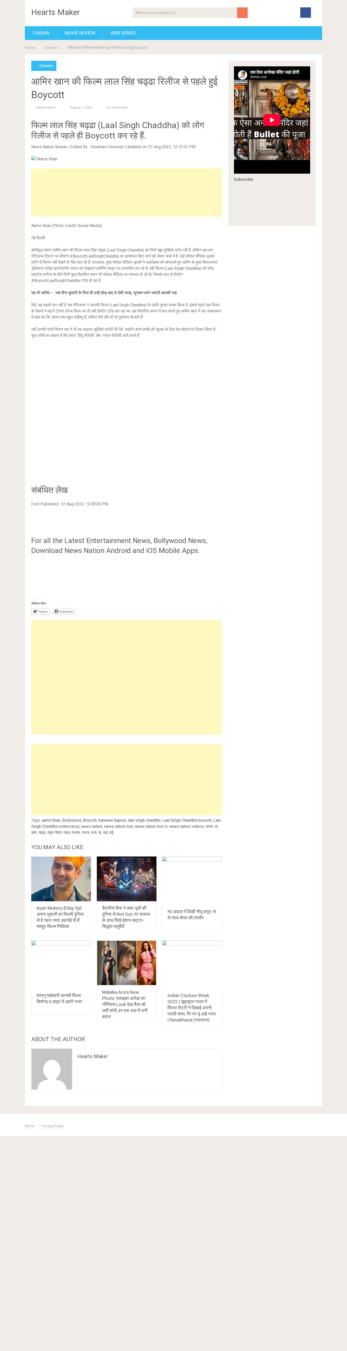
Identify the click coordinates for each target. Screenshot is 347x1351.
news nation (91, 826)
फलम (76, 832)
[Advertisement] (126, 192)
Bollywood (71, 820)
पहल (67, 832)
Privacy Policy (53, 1126)
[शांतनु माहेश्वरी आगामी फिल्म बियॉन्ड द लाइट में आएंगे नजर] (61, 964)
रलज (85, 832)
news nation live (118, 826)
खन (34, 832)
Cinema (41, 33)
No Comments (117, 107)
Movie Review (80, 33)
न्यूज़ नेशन (54, 832)
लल (94, 832)
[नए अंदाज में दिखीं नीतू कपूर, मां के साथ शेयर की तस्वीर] (192, 881)
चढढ (41, 832)
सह (105, 832)
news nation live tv (151, 826)
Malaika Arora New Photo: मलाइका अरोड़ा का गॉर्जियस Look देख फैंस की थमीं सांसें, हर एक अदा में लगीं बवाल (124, 1004)
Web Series (123, 33)
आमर (209, 826)
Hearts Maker (55, 12)
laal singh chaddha (144, 820)
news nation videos (186, 826)
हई (111, 832)
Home (30, 48)
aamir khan (51, 820)
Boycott (90, 820)
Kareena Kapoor (112, 820)
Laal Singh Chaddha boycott (186, 820)
